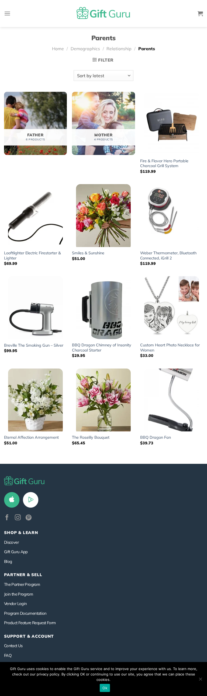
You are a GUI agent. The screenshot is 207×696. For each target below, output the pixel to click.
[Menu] (7, 13)
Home (58, 48)
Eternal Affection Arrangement (31, 437)
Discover (11, 542)
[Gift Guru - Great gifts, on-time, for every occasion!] (103, 13)
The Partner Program (22, 584)
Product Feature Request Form (30, 622)
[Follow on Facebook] (7, 518)
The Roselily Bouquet (90, 437)
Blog (8, 561)
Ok (104, 688)
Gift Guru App (16, 551)
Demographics (85, 48)
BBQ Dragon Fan (155, 437)
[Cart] (200, 13)
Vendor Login (15, 603)
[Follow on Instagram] (18, 518)
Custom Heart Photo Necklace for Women (170, 348)
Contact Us (13, 645)
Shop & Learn (21, 532)
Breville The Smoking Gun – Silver (33, 345)
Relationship (119, 48)
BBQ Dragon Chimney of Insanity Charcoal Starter (101, 348)
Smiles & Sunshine (88, 253)
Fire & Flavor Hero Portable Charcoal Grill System (164, 163)
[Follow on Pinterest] (29, 518)
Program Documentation (25, 613)
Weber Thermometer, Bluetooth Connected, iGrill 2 (168, 256)
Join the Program (18, 594)
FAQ (8, 655)
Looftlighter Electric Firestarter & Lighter (32, 256)
